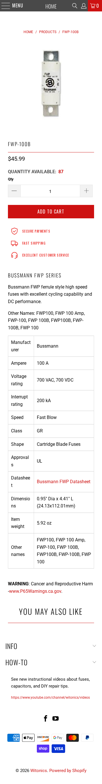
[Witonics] (51, 5)
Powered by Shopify (67, 770)
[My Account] (83, 6)
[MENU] (3, 5)
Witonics (38, 770)
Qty (11, 179)
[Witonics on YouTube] (56, 719)
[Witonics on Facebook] (45, 719)
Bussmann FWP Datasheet (63, 481)
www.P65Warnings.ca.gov (35, 591)
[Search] (74, 5)
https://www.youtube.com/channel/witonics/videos (50, 698)
